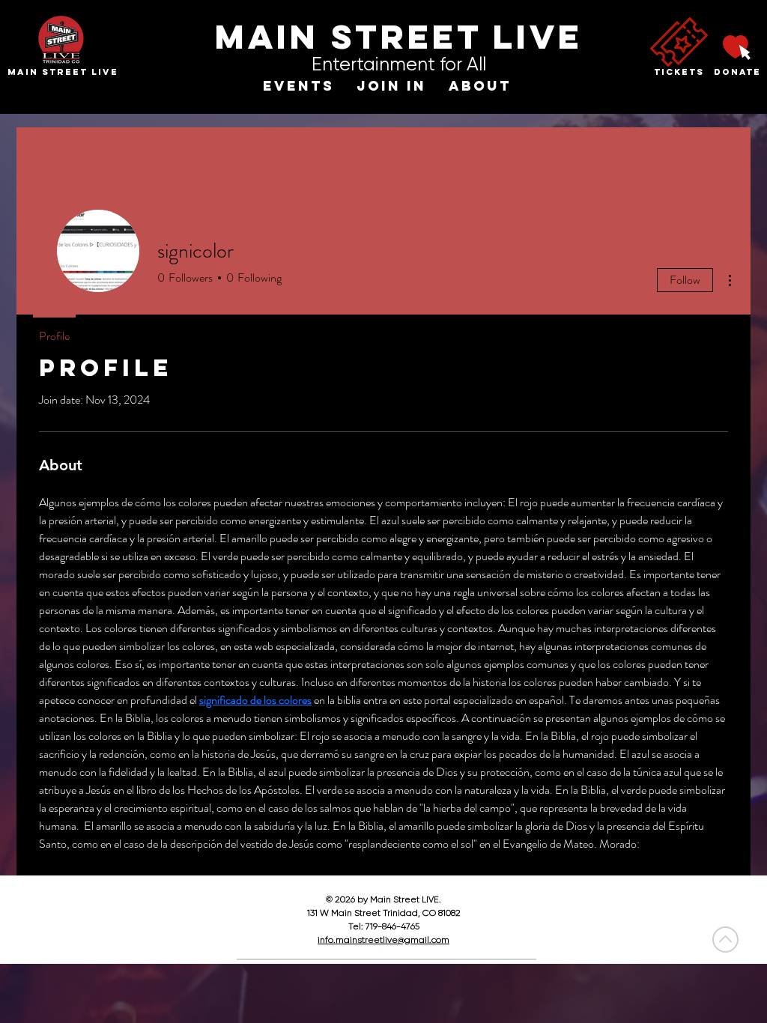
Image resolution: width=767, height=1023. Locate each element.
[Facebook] (383, 956)
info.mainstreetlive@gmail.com (383, 940)
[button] (298, 86)
